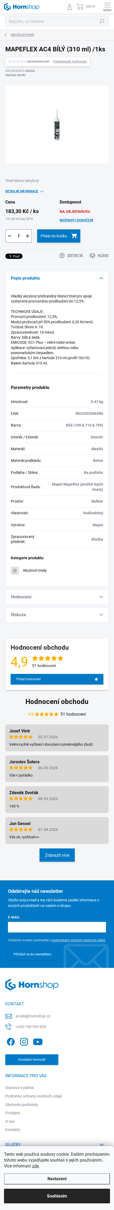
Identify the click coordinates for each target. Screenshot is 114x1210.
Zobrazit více (57, 855)
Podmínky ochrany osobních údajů (33, 1096)
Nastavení (57, 1178)
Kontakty (12, 1130)
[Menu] (107, 6)
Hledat (102, 21)
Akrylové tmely (35, 570)
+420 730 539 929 (31, 1027)
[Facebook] (10, 1040)
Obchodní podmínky (21, 1105)
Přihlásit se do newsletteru (32, 954)
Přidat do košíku (54, 236)
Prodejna (12, 1113)
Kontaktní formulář (32, 1060)
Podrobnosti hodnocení (70, 61)
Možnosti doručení (76, 220)
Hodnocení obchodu (57, 702)
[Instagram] (23, 1040)
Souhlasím (57, 1196)
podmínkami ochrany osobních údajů (79, 940)
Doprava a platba (19, 1087)
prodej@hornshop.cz (33, 1016)
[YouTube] (38, 1040)
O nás (10, 1121)
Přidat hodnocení (28, 679)
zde (35, 1165)
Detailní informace (21, 191)
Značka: (15, 75)
